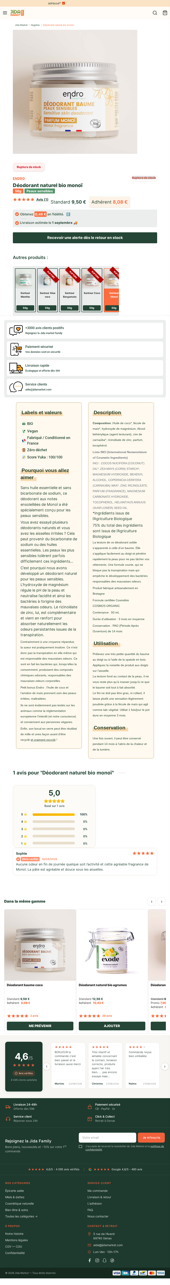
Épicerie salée (14, 1190)
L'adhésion (94, 1203)
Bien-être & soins (16, 1210)
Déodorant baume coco (25, 985)
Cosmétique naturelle (19, 1203)
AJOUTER (112, 1026)
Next (153, 93)
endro (19, 178)
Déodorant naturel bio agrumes (103, 985)
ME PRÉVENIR (40, 1026)
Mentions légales (16, 1240)
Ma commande (97, 1190)
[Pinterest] (112, 1260)
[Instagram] (97, 1260)
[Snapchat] (104, 1260)
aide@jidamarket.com (108, 1245)
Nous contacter (97, 1216)
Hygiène (35, 25)
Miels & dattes (14, 1197)
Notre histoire (14, 1233)
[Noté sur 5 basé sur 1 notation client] (24, 200)
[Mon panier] (165, 12)
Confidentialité (15, 1253)
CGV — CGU (13, 1246)
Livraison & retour (99, 1197)
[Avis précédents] (46, 1066)
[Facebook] (89, 1260)
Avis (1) (42, 199)
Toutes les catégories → (21, 1216)
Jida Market (21, 25)
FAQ (90, 1210)
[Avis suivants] (165, 1066)
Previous (17, 93)
